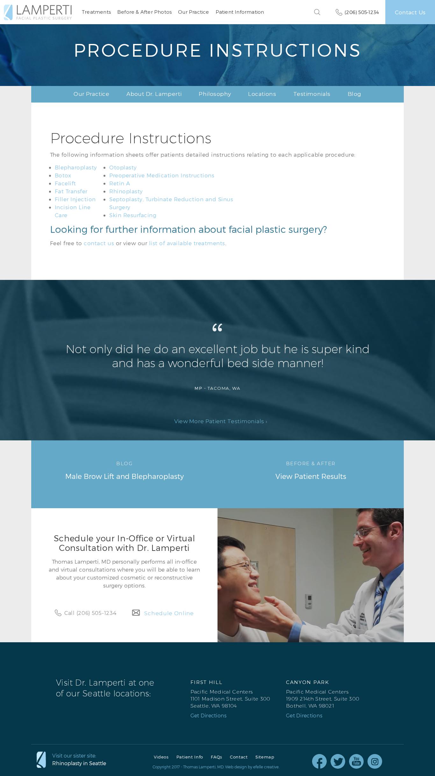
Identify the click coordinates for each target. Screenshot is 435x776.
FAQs (216, 757)
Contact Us (410, 12)
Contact (239, 757)
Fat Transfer (71, 191)
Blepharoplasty (76, 167)
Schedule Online (169, 613)
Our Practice (193, 12)
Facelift (65, 183)
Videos (161, 757)
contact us (99, 243)
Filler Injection (75, 199)
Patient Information (240, 12)
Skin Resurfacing (132, 215)
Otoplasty (123, 167)
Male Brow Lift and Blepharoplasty (124, 470)
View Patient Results (310, 470)
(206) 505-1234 (362, 12)
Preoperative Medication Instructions (161, 175)
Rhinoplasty (126, 191)
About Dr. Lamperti (154, 94)
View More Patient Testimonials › (220, 421)
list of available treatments (187, 243)
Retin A (119, 183)
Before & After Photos (144, 12)
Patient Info (189, 757)
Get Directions (208, 715)
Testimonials (312, 94)
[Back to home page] (37, 12)
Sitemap (265, 757)
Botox (63, 175)
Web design (236, 767)
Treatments (96, 12)
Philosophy (215, 94)
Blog (354, 94)
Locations (262, 94)
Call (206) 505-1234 (90, 613)
